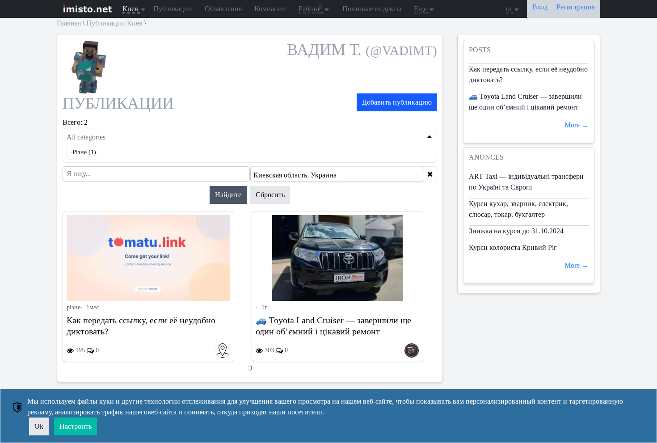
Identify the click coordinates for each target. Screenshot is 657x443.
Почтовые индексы (371, 9)
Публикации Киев (114, 23)
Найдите (228, 194)
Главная (69, 23)
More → (576, 125)
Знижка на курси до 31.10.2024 (516, 231)
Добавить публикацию (397, 102)
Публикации (172, 9)
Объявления (223, 9)
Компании (270, 9)
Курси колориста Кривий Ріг (513, 247)
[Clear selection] (430, 174)
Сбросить (270, 194)
